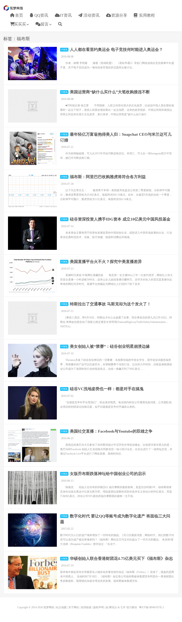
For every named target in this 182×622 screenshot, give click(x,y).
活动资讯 (90, 15)
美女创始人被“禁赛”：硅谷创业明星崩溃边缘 (110, 346)
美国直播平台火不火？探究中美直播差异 (106, 261)
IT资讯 (65, 15)
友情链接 (86, 607)
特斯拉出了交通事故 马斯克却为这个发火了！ (110, 304)
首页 (18, 15)
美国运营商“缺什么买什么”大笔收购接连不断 (110, 92)
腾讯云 (113, 607)
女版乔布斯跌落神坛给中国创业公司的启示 (108, 473)
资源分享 (118, 15)
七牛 (123, 607)
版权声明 (98, 607)
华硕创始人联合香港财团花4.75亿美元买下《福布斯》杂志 (121, 558)
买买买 (20, 24)
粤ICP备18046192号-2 (151, 607)
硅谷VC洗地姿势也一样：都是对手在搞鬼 (107, 389)
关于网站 (73, 607)
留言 (44, 24)
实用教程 (146, 15)
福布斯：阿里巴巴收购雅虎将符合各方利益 (108, 177)
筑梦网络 (13, 8)
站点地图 (61, 607)
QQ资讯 (40, 15)
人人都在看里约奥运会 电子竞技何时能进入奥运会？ (116, 49)
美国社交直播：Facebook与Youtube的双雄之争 (111, 431)
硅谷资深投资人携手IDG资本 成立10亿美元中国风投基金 (120, 219)
